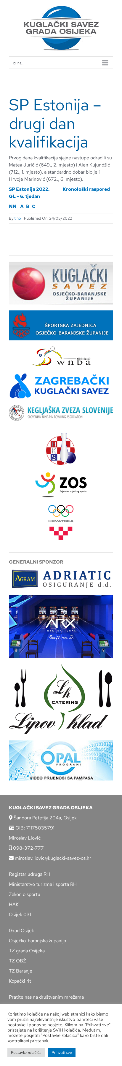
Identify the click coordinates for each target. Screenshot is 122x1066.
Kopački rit (20, 981)
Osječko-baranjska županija (37, 940)
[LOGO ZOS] (61, 473)
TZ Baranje (20, 971)
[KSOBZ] (61, 264)
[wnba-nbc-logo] (61, 348)
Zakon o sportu (24, 894)
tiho (17, 218)
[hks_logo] (61, 435)
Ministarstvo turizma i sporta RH (43, 884)
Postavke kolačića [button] (26, 1052)
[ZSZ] (61, 313)
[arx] (61, 597)
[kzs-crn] (61, 407)
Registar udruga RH (29, 874)
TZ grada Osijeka (27, 951)
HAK (14, 904)
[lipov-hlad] (61, 666)
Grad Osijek (21, 930)
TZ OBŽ (17, 961)
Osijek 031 (20, 914)
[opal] (61, 743)
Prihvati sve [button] (62, 1052)
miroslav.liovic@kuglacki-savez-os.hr (52, 858)
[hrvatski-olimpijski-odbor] (61, 507)
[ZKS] (61, 375)
